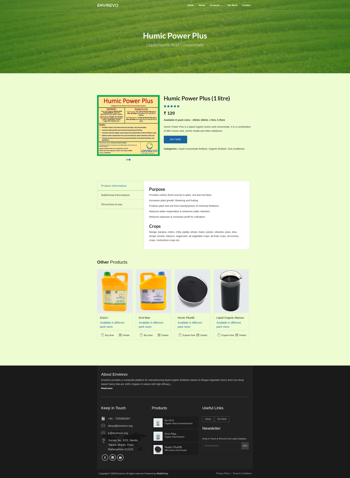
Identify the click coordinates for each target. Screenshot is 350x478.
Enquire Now (189, 335)
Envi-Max (144, 317)
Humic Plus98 (186, 317)
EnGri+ (104, 317)
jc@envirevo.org (118, 433)
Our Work (222, 419)
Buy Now (175, 139)
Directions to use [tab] (111, 204)
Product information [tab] (114, 185)
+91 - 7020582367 (119, 418)
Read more (107, 388)
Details (126, 335)
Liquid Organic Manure (230, 317)
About (208, 419)
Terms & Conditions (242, 473)
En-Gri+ (169, 420)
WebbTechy (162, 473)
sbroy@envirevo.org (120, 425)
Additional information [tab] (115, 195)
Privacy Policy (223, 473)
